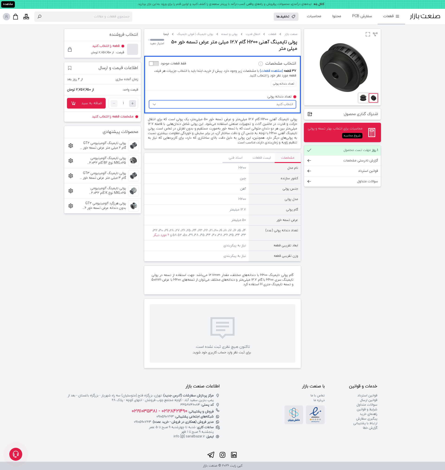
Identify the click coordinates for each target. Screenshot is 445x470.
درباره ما (319, 400)
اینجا (166, 34)
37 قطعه (278, 71)
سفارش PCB (362, 16)
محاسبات (314, 16)
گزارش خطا (370, 428)
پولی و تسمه (230, 34)
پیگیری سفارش (366, 419)
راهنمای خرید (368, 414)
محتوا (336, 16)
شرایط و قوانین (367, 409)
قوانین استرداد (367, 395)
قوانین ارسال (368, 400)
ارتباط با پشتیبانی (365, 423)
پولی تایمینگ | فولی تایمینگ (195, 34)
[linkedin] (234, 455)
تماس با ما (318, 395)
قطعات (272, 34)
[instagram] (222, 455)
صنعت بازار (291, 34)
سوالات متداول (366, 405)
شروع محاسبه (352, 136)
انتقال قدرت (253, 34)
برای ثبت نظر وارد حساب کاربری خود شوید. (221, 352)
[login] (6, 16)
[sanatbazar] (425, 16)
